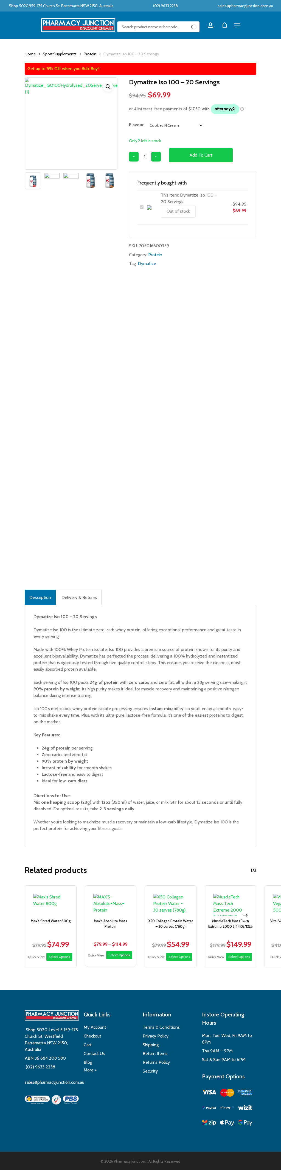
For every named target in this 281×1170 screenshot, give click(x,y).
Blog (88, 1062)
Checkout (92, 1036)
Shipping (151, 1044)
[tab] (40, 597)
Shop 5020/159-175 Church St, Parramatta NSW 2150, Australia (60, 5)
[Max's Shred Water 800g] (50, 901)
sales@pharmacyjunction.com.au (245, 5)
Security (150, 1071)
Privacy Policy (155, 1036)
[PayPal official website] (209, 1108)
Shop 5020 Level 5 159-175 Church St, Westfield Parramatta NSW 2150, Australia (51, 1039)
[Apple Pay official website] (227, 1123)
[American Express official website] (245, 1093)
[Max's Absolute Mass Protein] (110, 901)
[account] (210, 25)
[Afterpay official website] (227, 1108)
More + (90, 1070)
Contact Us (94, 1053)
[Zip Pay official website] (209, 1123)
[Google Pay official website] (245, 1123)
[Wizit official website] (245, 1108)
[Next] (245, 915)
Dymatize (147, 263)
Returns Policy (156, 1062)
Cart (88, 1044)
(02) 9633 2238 (165, 5)
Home (30, 53)
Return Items (155, 1053)
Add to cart (200, 155)
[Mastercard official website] (227, 1093)
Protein (90, 53)
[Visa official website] (209, 1093)
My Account (95, 1027)
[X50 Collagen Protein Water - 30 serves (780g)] (170, 901)
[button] (108, 87)
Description (40, 597)
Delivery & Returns (79, 597)
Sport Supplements (60, 53)
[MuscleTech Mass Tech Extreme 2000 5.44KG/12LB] (230, 901)
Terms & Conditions (161, 1027)
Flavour (136, 124)
